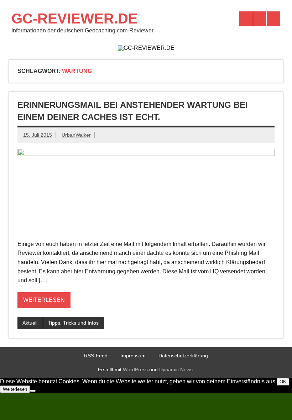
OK (283, 381)
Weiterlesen (44, 300)
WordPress (135, 369)
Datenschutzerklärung (183, 355)
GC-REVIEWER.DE (74, 18)
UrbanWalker (76, 135)
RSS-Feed (96, 355)
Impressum (133, 355)
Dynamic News (176, 369)
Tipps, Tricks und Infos (73, 323)
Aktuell (29, 323)
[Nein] (33, 391)
